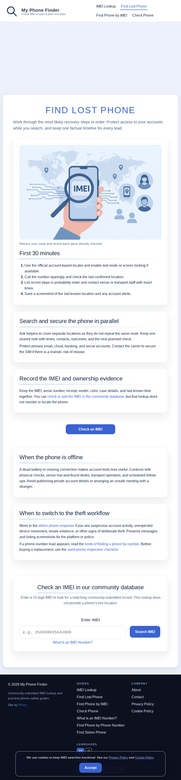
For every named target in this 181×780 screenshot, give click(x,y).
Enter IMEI (90, 620)
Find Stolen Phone (91, 732)
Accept (90, 768)
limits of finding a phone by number (112, 544)
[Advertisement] (92, 58)
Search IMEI (145, 632)
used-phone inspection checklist (92, 549)
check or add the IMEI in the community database (85, 396)
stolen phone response (56, 526)
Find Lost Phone (134, 6)
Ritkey (22, 705)
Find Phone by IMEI (111, 15)
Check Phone (143, 15)
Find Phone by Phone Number (100, 725)
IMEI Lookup (106, 6)
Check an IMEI (90, 429)
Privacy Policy (143, 704)
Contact (138, 697)
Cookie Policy (142, 711)
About (136, 690)
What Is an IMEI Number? (73, 642)
